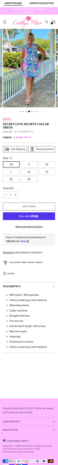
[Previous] (4, 11)
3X (29, 179)
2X (11, 179)
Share (10, 273)
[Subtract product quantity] (6, 194)
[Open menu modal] (4, 21)
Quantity (8, 188)
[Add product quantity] (16, 194)
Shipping (8, 252)
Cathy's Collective (41, 3)
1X (46, 171)
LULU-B (7, 131)
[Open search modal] (46, 21)
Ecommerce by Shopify (23, 452)
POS (5, 452)
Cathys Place (27, 446)
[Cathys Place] (27, 22)
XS (11, 164)
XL (29, 171)
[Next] (53, 11)
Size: (7, 158)
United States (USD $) (17, 441)
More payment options (29, 226)
